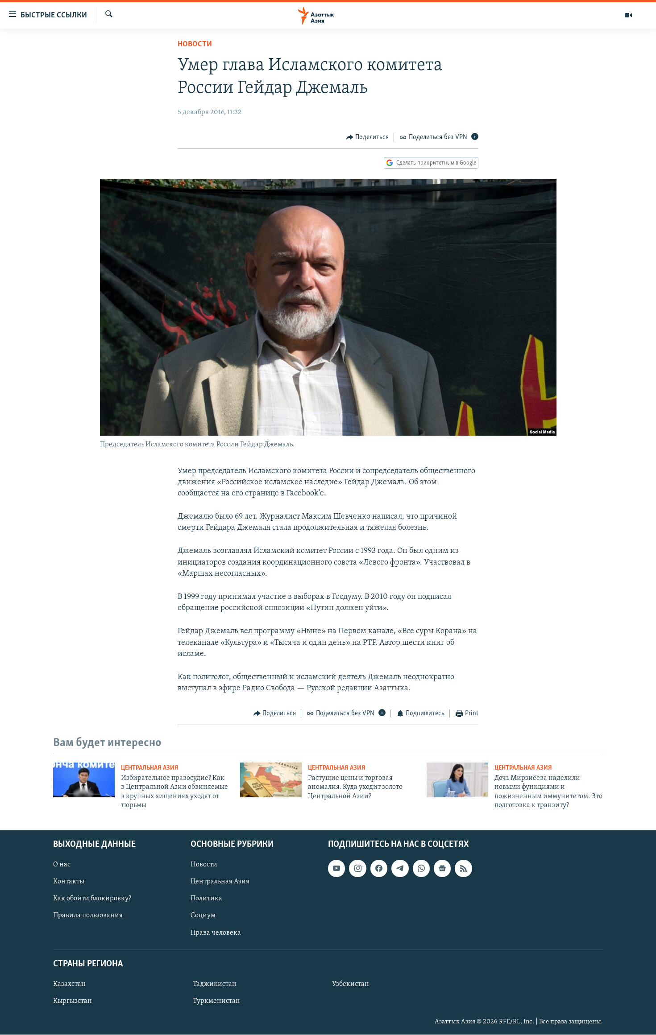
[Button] (367, 137)
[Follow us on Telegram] (399, 868)
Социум (203, 916)
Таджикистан (215, 984)
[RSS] (463, 868)
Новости (195, 45)
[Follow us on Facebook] (378, 868)
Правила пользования (88, 916)
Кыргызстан (72, 1001)
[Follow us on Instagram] (357, 868)
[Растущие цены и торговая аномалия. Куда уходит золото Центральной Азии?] (271, 780)
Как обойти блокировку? (92, 899)
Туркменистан (216, 1001)
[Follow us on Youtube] (336, 868)
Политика (206, 899)
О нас (62, 865)
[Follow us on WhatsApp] (421, 868)
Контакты (68, 882)
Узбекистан (350, 984)
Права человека (216, 932)
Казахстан (69, 984)
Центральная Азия (150, 768)
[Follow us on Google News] (442, 868)
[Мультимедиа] (628, 15)
